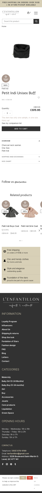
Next (39, 230)
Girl (3, 389)
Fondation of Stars (10, 341)
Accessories (7, 397)
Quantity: (5, 108)
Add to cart (21, 129)
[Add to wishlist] (39, 98)
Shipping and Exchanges (12, 157)
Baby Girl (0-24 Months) (13, 381)
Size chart (6, 161)
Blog (4, 353)
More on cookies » (37, 483)
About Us (6, 329)
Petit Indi (5, 89)
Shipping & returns (10, 333)
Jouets (5, 401)
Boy (3, 393)
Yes (22, 478)
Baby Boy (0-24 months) (13, 385)
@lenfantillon (20, 182)
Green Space (8, 413)
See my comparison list (12, 123)
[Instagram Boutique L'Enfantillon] (7, 464)
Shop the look (8, 337)
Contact (5, 361)
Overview (6, 141)
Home (4, 26)
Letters (5, 357)
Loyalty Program (9, 321)
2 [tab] (22, 240)
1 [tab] (20, 240)
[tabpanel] (21, 51)
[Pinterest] (11, 464)
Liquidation (7, 409)
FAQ (3, 349)
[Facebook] (3, 464)
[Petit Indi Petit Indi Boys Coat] (10, 212)
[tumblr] (15, 464)
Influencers (7, 325)
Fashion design (9, 345)
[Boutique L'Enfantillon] (21, 303)
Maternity (6, 377)
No (30, 478)
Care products (8, 405)
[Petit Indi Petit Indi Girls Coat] (30, 212)
